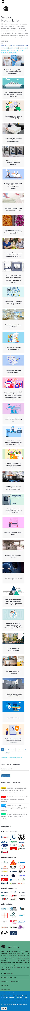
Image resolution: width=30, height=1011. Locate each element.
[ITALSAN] (4, 842)
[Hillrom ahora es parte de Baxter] (21, 842)
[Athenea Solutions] (13, 933)
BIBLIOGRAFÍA (5, 50)
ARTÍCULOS (4, 48)
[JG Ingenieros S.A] (13, 837)
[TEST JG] (13, 892)
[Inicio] (5, 8)
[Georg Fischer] (13, 880)
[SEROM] (21, 848)
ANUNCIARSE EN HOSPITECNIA (9, 981)
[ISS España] (13, 875)
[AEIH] (4, 909)
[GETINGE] (21, 892)
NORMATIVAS (23, 48)
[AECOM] (21, 899)
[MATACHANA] (4, 892)
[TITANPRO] (13, 896)
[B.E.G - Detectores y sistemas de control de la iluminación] (13, 848)
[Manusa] (21, 875)
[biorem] (13, 915)
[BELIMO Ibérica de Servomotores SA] (13, 899)
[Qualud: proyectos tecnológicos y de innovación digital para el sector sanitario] (4, 883)
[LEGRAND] (4, 852)
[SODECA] (21, 871)
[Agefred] (13, 845)
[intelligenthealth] (4, 921)
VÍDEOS (13, 50)
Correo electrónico (7, 769)
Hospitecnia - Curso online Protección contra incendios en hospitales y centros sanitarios (14, 799)
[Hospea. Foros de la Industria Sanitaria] (4, 915)
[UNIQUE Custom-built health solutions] (13, 927)
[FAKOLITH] (13, 883)
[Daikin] (21, 862)
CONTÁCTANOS (5, 989)
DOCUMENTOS (13, 48)
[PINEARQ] (21, 837)
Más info (24, 1004)
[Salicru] (21, 883)
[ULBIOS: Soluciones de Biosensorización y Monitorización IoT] (21, 896)
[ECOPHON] (4, 871)
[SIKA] (13, 862)
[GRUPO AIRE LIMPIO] (4, 862)
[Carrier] (4, 845)
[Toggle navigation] (3, 1)
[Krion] (13, 867)
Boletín (19, 764)
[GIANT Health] (4, 933)
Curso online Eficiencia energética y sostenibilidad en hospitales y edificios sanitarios (14, 816)
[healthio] (21, 915)
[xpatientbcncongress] (21, 921)
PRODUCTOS (20, 50)
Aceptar (4, 1008)
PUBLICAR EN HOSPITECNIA (8, 977)
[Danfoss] (4, 880)
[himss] (21, 909)
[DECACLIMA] (4, 875)
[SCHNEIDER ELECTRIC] (13, 842)
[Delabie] (4, 848)
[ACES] (21, 927)
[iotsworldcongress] (13, 921)
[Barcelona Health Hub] (4, 927)
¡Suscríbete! (5, 776)
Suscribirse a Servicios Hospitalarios (11, 757)
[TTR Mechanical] (4, 896)
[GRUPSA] (21, 867)
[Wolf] (4, 899)
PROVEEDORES (12, 52)
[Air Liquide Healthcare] (4, 837)
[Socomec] (13, 871)
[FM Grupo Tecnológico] (4, 867)
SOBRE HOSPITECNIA (7, 973)
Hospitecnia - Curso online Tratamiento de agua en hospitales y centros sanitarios (14, 808)
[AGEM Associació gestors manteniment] (13, 909)
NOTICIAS (4, 52)
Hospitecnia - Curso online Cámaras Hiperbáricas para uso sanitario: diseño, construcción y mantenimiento (14, 790)
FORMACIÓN (4, 985)
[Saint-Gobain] (21, 845)
